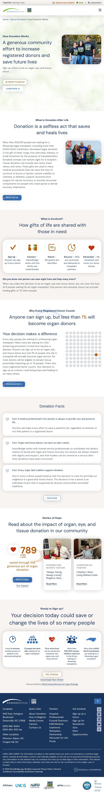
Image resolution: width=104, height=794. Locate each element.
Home (6, 19)
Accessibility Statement (23, 771)
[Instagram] (99, 709)
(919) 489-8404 (11, 726)
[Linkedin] (99, 719)
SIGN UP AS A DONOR (65, 3)
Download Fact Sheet (52, 679)
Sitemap (39, 771)
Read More (51, 583)
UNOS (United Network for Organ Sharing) (60, 684)
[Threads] (99, 729)
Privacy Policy (47, 769)
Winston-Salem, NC (13, 738)
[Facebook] (99, 714)
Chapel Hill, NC (11, 741)
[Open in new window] (87, 769)
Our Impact (22, 585)
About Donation (18, 19)
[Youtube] (99, 724)
